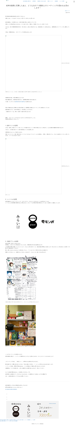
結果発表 (34, 1)
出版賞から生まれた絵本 (41, 1)
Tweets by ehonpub (52, 403)
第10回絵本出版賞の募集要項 (11, 389)
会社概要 (15, 420)
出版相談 (56, 1)
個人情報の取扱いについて (4, 420)
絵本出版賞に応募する (27, 1)
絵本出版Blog (22, 101)
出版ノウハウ (67, 10)
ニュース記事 (62, 1)
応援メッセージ (50, 1)
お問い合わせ (11, 420)
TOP (1, 419)
